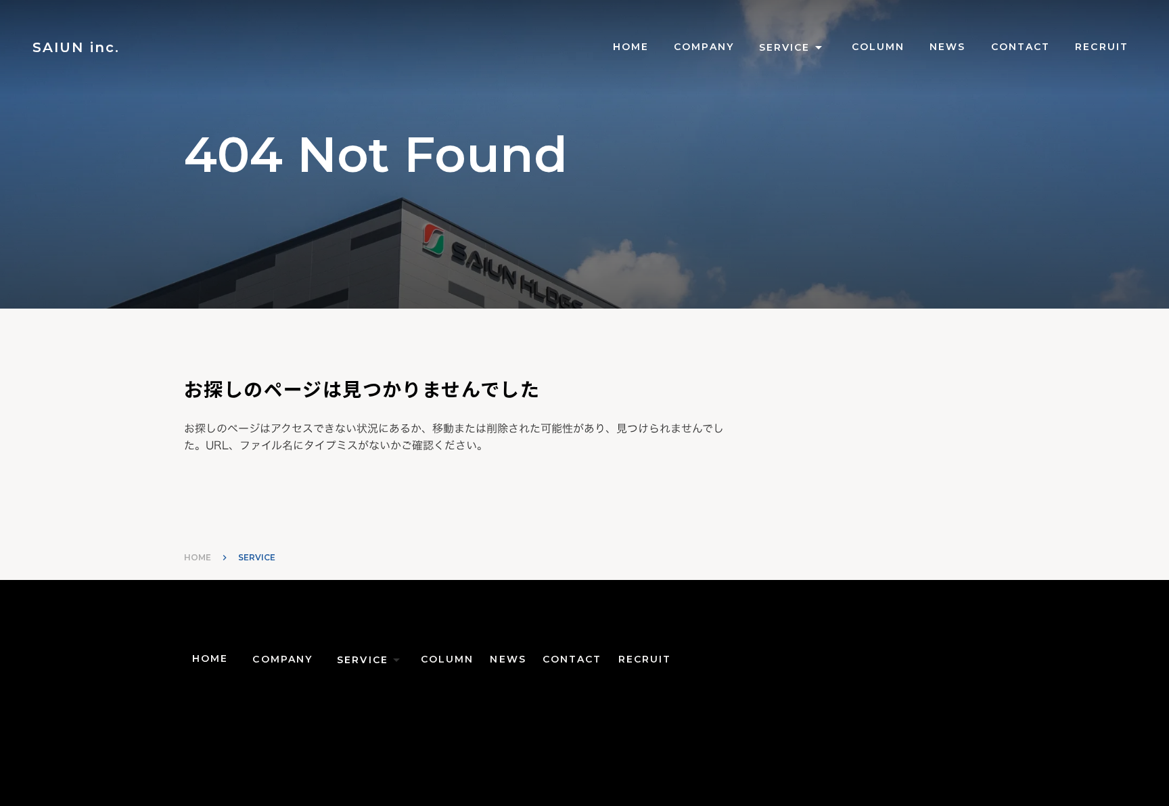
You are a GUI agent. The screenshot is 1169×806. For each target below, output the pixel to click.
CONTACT (1021, 47)
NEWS (947, 47)
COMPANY (704, 47)
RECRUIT (1101, 47)
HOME (197, 557)
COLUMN (878, 47)
